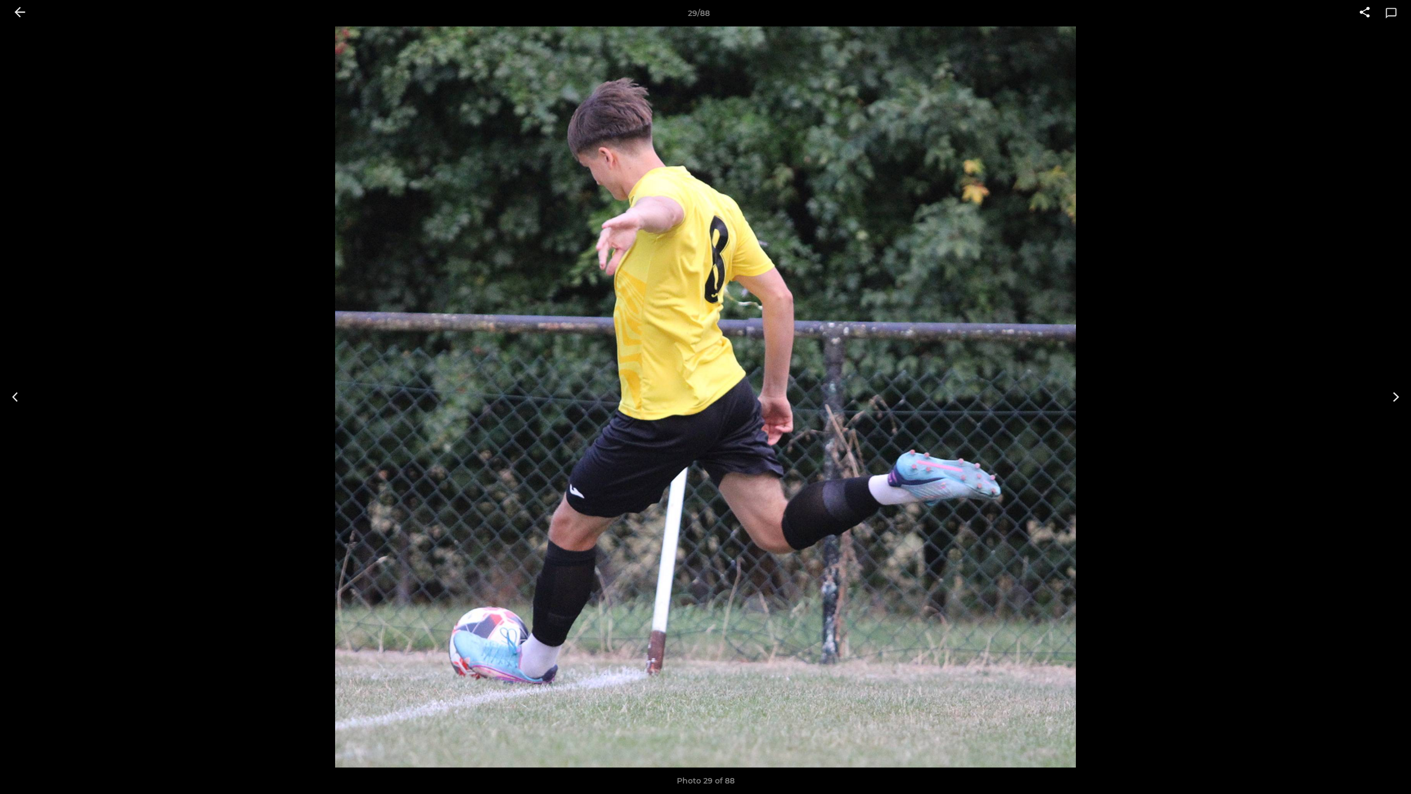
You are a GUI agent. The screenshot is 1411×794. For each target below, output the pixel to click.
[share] (1364, 13)
